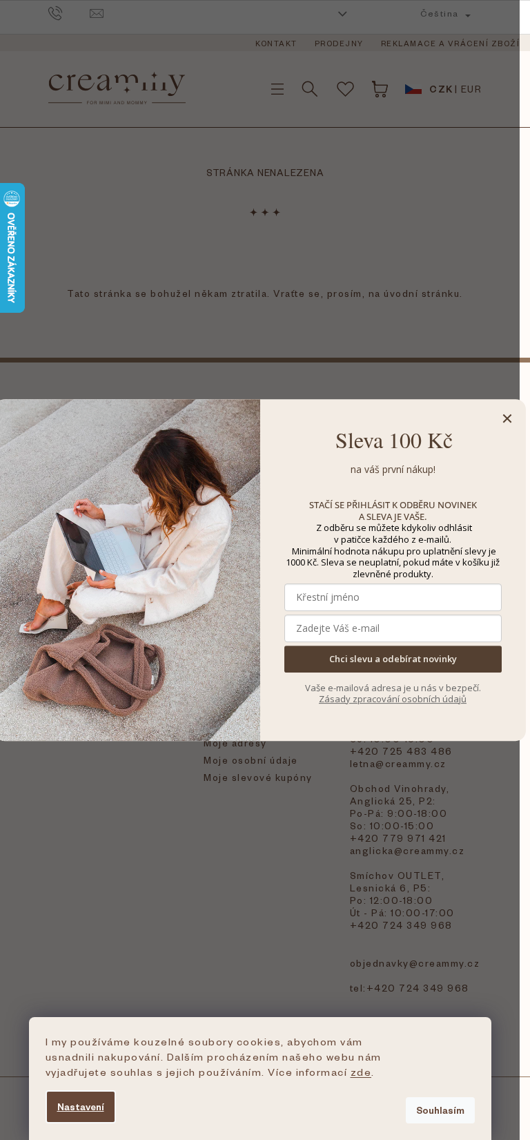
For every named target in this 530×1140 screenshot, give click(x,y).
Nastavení (80, 1106)
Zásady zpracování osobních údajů (393, 699)
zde (361, 1071)
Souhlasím (440, 1110)
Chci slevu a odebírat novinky (393, 659)
